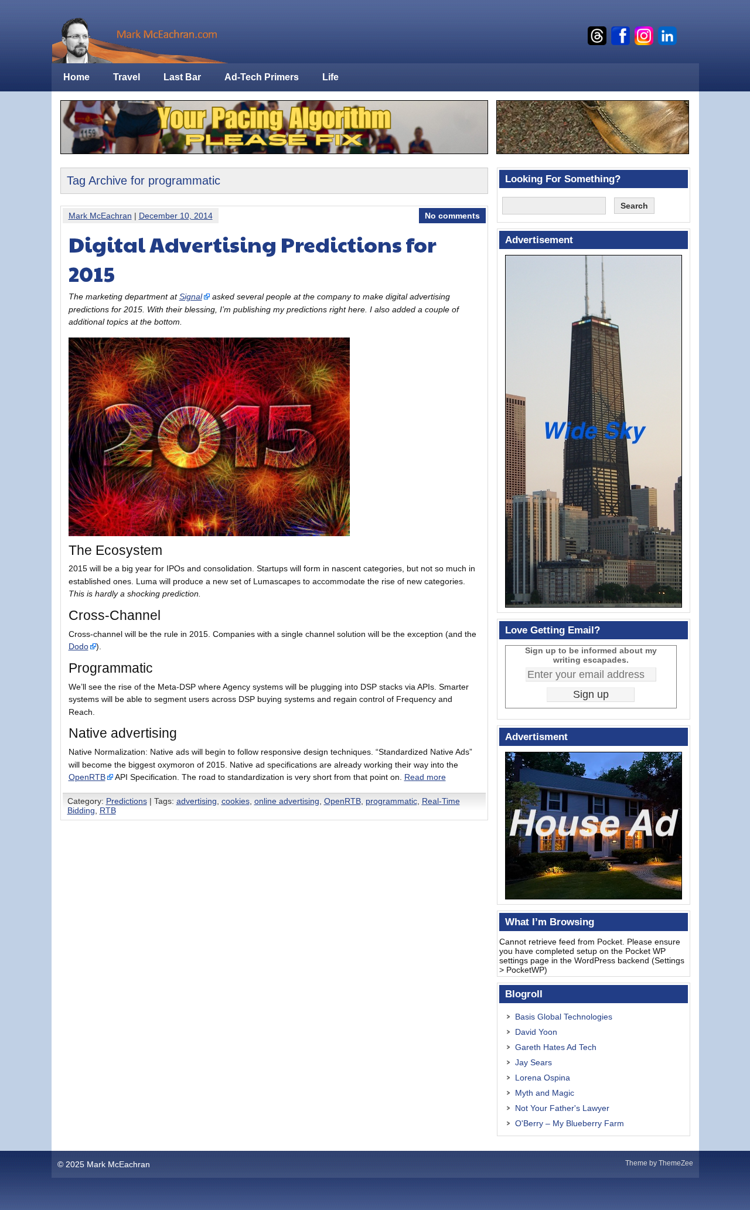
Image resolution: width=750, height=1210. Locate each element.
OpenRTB (87, 777)
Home (76, 77)
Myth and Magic (544, 1092)
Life (330, 77)
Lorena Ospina (542, 1077)
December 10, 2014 (176, 215)
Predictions (126, 801)
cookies (235, 801)
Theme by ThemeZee (659, 1163)
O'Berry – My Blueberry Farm (569, 1123)
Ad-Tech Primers (261, 77)
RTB (108, 810)
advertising (196, 801)
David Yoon (536, 1032)
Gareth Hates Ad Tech (555, 1047)
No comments (452, 215)
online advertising (286, 801)
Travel (126, 77)
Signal (190, 296)
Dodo (78, 646)
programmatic (391, 801)
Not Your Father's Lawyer (562, 1108)
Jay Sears (533, 1062)
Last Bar (182, 77)
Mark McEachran (100, 215)
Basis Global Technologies (563, 1016)
